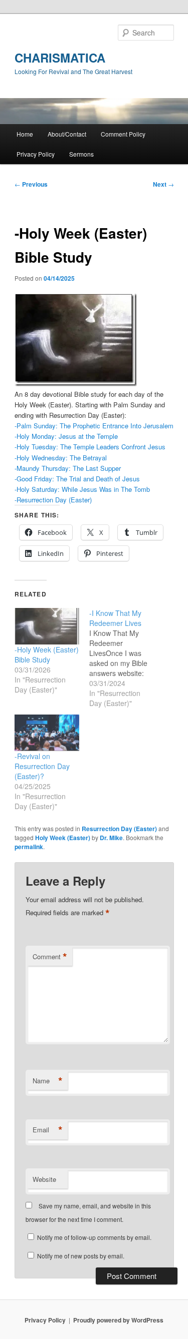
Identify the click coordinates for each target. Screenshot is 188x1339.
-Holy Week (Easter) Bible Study (47, 654)
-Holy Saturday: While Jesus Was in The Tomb (82, 489)
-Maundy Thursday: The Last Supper (68, 468)
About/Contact (67, 134)
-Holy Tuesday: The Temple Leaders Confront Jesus (90, 446)
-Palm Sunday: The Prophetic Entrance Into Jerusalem (94, 425)
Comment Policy (123, 134)
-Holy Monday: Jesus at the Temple (66, 436)
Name (48, 1081)
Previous (31, 184)
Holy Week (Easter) (62, 837)
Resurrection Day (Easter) (119, 828)
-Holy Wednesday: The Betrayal (61, 457)
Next (163, 184)
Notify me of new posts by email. (80, 1255)
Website (44, 1179)
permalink (29, 846)
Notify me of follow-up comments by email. (94, 1237)
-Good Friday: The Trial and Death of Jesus (77, 478)
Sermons (81, 154)
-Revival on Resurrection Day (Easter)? (42, 766)
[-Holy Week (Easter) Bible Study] (47, 626)
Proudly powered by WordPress (118, 1319)
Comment (50, 957)
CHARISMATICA (60, 57)
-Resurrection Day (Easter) (53, 499)
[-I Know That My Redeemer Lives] (126, 658)
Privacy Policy (36, 154)
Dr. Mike (111, 837)
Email (48, 1130)
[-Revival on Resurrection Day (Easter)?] (47, 733)
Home (25, 134)
